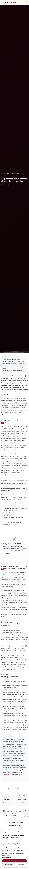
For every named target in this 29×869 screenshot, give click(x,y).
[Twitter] (10, 789)
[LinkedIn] (12, 789)
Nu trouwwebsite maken (16, 822)
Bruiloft (9, 173)
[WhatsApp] (14, 789)
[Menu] (26, 2)
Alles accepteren (15, 861)
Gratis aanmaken (8, 553)
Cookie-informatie (6, 857)
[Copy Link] (18, 789)
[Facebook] (8, 789)
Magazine (3, 173)
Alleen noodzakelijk (8, 864)
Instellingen (21, 864)
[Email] (15, 789)
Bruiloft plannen (16, 173)
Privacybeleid (5, 855)
